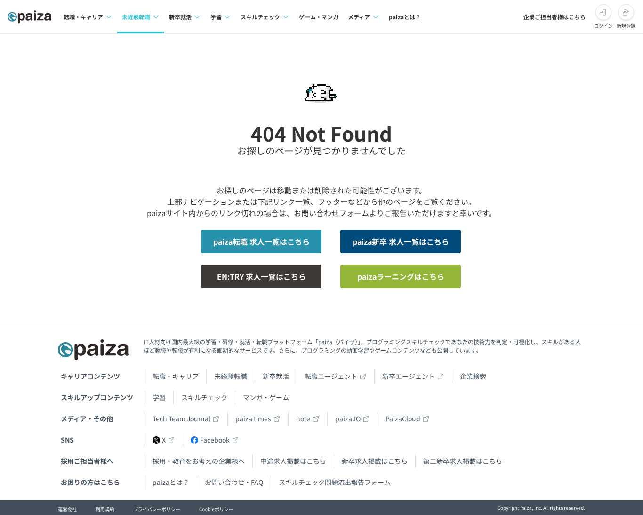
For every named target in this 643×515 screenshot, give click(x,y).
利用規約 (105, 509)
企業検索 (473, 376)
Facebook (215, 439)
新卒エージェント (408, 376)
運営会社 (67, 509)
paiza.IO (348, 418)
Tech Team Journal (181, 418)
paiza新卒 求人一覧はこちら (401, 241)
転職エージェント (331, 376)
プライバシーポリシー (156, 509)
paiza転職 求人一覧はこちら (261, 241)
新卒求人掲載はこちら (375, 461)
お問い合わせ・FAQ (234, 482)
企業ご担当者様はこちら (554, 17)
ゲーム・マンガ (318, 17)
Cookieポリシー (216, 509)
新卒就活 (276, 376)
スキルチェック (204, 397)
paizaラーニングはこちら (400, 276)
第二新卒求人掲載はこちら (462, 461)
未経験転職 (230, 376)
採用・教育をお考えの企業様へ (199, 461)
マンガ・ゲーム (266, 397)
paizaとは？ (405, 17)
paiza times (253, 418)
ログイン (603, 25)
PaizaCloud (403, 418)
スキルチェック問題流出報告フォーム (335, 482)
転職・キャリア (176, 376)
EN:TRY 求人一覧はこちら (261, 276)
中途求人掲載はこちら (293, 461)
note (303, 418)
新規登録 (626, 25)
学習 (159, 397)
